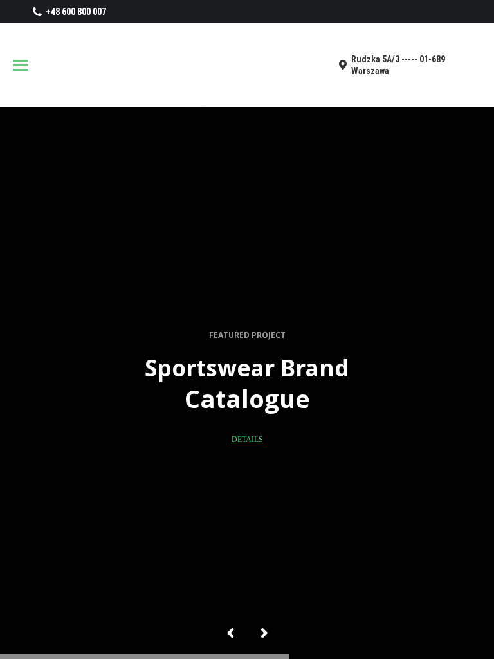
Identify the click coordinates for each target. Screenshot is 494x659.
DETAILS (247, 439)
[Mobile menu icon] (20, 65)
